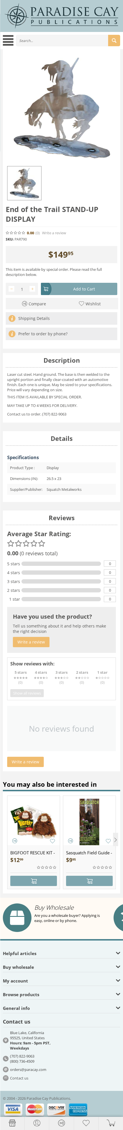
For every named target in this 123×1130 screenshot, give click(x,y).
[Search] (114, 40)
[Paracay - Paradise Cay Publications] (61, 15)
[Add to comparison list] (14, 840)
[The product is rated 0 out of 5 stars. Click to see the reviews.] (16, 233)
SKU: (9, 239)
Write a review (54, 233)
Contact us (19, 1078)
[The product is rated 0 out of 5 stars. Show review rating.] (47, 867)
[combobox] (68, 40)
